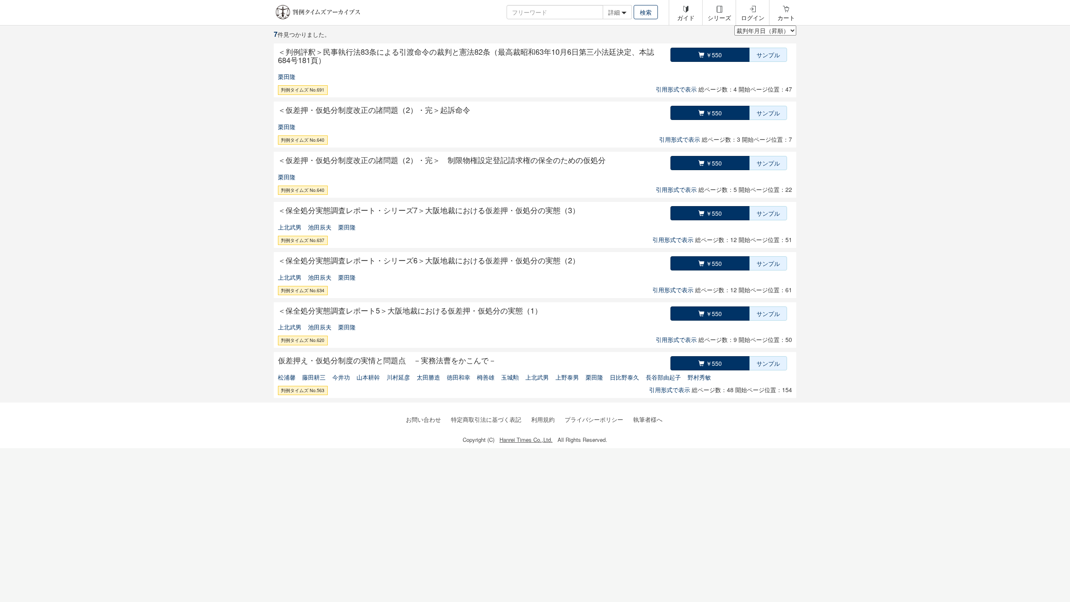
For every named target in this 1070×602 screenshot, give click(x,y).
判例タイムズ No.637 (302, 240)
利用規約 (543, 419)
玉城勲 (510, 377)
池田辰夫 (319, 227)
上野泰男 (567, 377)
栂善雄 (485, 377)
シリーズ (719, 17)
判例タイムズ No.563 (302, 390)
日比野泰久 (624, 377)
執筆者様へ (647, 419)
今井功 (341, 377)
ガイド (686, 17)
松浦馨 (287, 377)
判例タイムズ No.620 (302, 340)
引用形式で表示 (676, 89)
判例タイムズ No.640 (302, 140)
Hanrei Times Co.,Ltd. (526, 440)
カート (786, 17)
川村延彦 (398, 377)
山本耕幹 (368, 377)
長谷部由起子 (663, 377)
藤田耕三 (314, 377)
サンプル (768, 55)
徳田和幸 (458, 377)
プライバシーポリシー (594, 419)
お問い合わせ (423, 419)
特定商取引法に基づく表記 (486, 419)
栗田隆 (287, 76)
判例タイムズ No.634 (302, 290)
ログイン (752, 17)
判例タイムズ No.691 (302, 90)
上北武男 (289, 227)
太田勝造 (428, 377)
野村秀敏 (699, 377)
